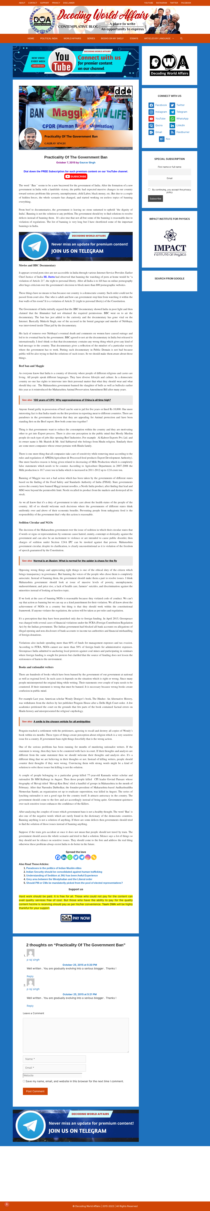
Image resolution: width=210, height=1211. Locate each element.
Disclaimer (69, 3)
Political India (48, 38)
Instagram (161, 3)
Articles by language (157, 38)
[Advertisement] (45, 1173)
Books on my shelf (112, 38)
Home (31, 38)
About (22, 3)
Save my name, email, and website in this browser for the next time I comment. (75, 1081)
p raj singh (33, 959)
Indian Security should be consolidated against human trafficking (64, 872)
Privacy (56, 3)
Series (91, 38)
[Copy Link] (94, 857)
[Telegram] (82, 857)
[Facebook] (58, 857)
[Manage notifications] (6, 1204)
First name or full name (169, 167)
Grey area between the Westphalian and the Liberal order (59, 879)
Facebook (186, 3)
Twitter (174, 3)
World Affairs (72, 38)
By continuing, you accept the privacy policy (171, 191)
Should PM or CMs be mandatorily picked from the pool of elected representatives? (74, 883)
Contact (32, 3)
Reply (30, 976)
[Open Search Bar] (181, 38)
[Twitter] (76, 857)
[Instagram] (88, 857)
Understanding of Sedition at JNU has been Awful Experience (62, 875)
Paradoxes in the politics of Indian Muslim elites (53, 868)
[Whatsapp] (70, 857)
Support (44, 3)
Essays (134, 38)
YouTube (148, 3)
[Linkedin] (64, 857)
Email (169, 178)
